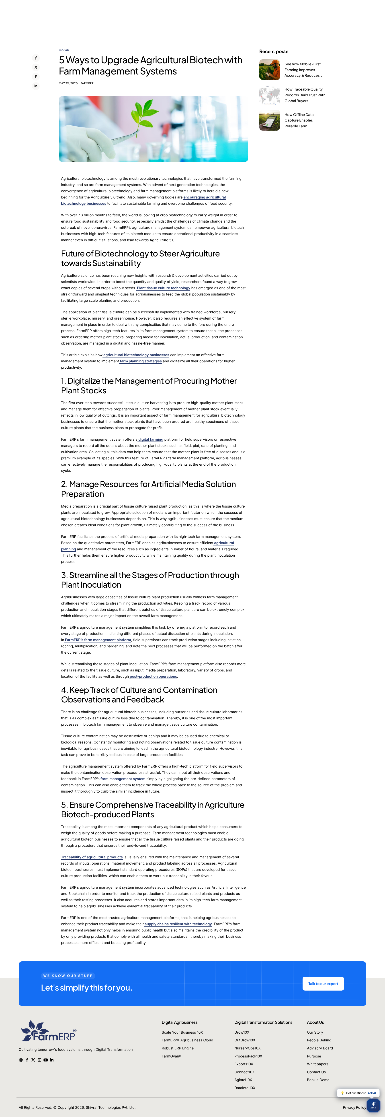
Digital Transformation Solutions (263, 1022)
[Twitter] (33, 1059)
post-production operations (153, 676)
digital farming (150, 439)
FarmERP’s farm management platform (97, 640)
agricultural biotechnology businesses (135, 355)
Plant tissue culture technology (163, 288)
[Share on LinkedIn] (36, 86)
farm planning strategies (140, 361)
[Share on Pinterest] (36, 77)
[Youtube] (45, 1059)
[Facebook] (27, 1059)
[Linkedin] (52, 1059)
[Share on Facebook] (36, 58)
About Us (315, 1022)
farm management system (122, 778)
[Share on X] (36, 67)
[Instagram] (39, 1059)
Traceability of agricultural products (92, 857)
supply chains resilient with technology (178, 924)
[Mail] (21, 1059)
